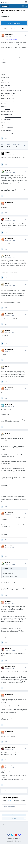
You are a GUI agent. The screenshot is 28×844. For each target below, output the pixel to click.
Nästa (22, 28)
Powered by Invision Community (14, 841)
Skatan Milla (5, 16)
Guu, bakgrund (9, 80)
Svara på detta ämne (14, 23)
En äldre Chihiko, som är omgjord (13, 117)
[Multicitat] (2, 138)
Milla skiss (7, 103)
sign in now (10, 800)
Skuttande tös (8, 119)
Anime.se (5, 2)
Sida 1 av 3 (14, 28)
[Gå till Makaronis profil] (2, 602)
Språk (9, 838)
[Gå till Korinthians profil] (2, 405)
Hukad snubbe (8, 114)
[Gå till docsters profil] (2, 219)
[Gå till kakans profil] (2, 284)
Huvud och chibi (10, 127)
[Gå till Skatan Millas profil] (2, 35)
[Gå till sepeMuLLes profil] (2, 649)
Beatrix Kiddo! (9, 130)
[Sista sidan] (26, 28)
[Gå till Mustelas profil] (2, 171)
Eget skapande (11, 18)
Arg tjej (7, 122)
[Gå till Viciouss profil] (2, 153)
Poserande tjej (9, 133)
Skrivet (10, 36)
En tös (2, 59)
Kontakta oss (16, 838)
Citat (6, 138)
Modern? (8, 125)
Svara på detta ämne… (10, 806)
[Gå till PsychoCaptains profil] (2, 667)
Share (14, 815)
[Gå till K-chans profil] (2, 331)
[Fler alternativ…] (25, 35)
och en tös (3, 62)
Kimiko (7, 77)
